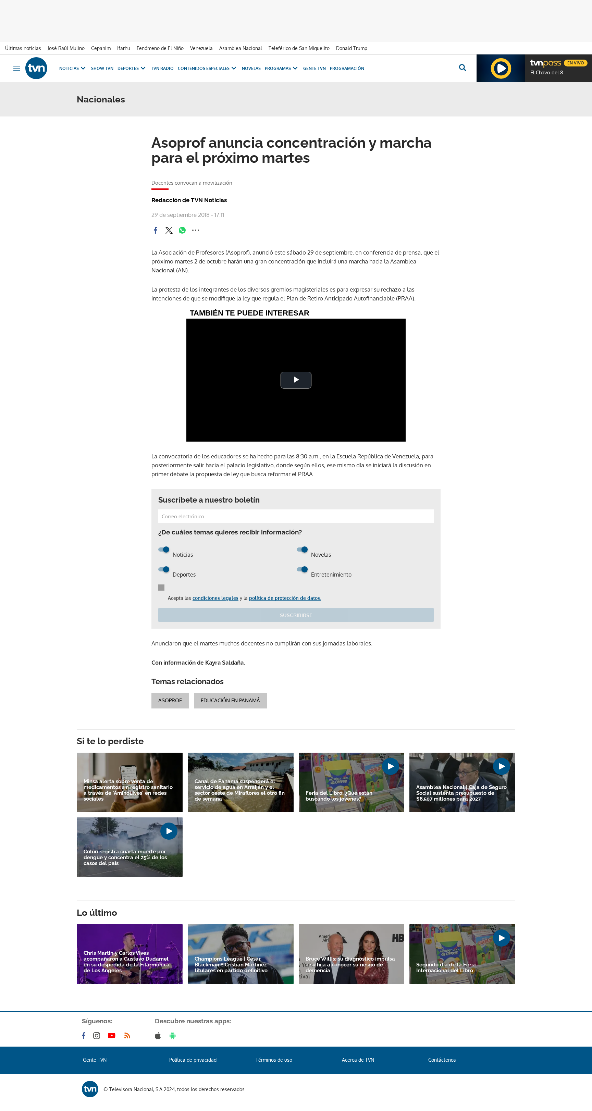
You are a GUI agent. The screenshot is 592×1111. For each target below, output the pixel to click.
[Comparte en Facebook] (155, 230)
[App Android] (174, 1036)
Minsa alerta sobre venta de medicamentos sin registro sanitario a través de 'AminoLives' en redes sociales (128, 790)
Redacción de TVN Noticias (189, 200)
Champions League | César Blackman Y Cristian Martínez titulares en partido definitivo (231, 965)
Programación (347, 68)
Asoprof (170, 700)
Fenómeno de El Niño (160, 48)
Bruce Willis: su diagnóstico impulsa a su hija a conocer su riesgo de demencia (350, 965)
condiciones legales (215, 598)
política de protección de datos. (285, 598)
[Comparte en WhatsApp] (182, 230)
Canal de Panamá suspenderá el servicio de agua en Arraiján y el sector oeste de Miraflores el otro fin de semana (240, 790)
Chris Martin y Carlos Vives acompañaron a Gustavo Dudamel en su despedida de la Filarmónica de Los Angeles (127, 962)
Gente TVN (314, 68)
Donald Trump (351, 48)
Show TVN (102, 68)
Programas (278, 68)
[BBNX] (90, 1089)
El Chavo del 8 (546, 73)
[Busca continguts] (462, 68)
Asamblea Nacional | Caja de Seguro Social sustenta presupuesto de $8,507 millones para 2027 (461, 793)
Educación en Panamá (230, 700)
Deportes (128, 68)
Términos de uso (274, 1060)
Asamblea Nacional (240, 48)
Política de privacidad (193, 1060)
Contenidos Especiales (204, 68)
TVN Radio (162, 68)
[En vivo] (536, 60)
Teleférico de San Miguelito (299, 48)
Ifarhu (123, 48)
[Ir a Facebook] (85, 1036)
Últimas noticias (23, 48)
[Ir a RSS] (128, 1036)
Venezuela (201, 48)
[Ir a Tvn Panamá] (36, 68)
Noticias (69, 68)
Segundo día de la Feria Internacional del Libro (446, 968)
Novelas (251, 68)
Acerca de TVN (358, 1060)
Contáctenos (442, 1060)
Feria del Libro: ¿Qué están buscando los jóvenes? (339, 796)
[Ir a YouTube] (113, 1036)
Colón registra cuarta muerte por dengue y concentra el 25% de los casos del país (125, 857)
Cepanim (101, 48)
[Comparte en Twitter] (169, 230)
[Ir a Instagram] (98, 1036)
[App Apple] (159, 1036)
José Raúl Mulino (66, 48)
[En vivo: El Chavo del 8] (501, 68)
